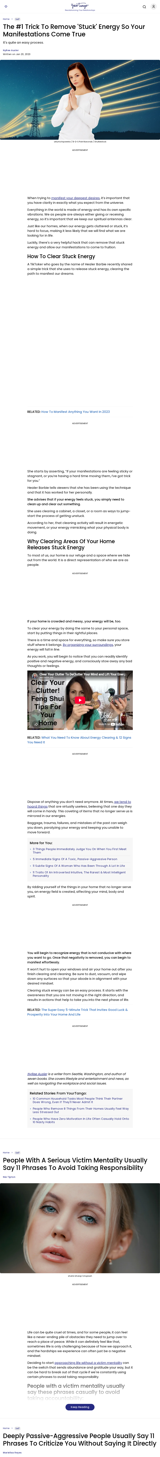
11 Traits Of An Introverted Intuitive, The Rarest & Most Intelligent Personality (79, 874)
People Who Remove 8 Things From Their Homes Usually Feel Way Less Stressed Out (81, 1110)
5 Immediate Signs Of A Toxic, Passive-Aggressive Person (75, 859)
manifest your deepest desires (75, 198)
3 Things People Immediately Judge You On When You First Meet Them (80, 850)
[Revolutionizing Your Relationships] (80, 6)
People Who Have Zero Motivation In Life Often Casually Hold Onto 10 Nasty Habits (81, 1120)
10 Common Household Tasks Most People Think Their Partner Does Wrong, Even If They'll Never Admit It (78, 1100)
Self (17, 19)
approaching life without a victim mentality (88, 1363)
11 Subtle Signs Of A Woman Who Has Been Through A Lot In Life (79, 866)
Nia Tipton (9, 1177)
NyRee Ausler (11, 50)
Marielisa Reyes (12, 1452)
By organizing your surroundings (88, 645)
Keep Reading (80, 1407)
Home (6, 19)
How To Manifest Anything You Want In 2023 (75, 412)
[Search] (143, 6)
